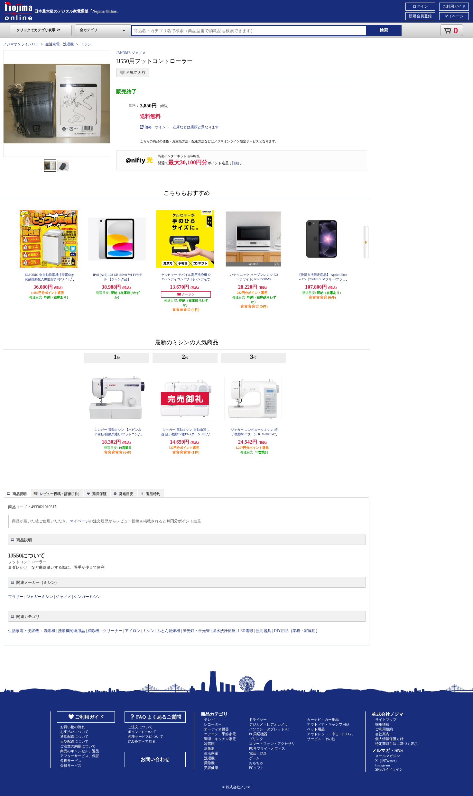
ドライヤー (258, 719)
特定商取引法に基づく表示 (396, 744)
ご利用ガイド (454, 6)
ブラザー (15, 596)
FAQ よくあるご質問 (158, 716)
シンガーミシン (87, 596)
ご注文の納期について (78, 746)
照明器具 (263, 631)
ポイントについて (142, 732)
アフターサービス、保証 (79, 756)
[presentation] (16, 492)
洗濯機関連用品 (71, 631)
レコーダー (213, 724)
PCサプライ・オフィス (267, 748)
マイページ (454, 16)
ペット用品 (316, 729)
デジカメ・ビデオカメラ (268, 724)
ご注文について (140, 727)
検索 (384, 30)
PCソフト (256, 768)
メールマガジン (387, 756)
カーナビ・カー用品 (323, 719)
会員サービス (70, 765)
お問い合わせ (155, 759)
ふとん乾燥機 (168, 631)
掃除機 (209, 763)
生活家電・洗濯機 (59, 44)
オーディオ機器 (216, 729)
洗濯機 (49, 631)
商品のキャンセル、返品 (79, 751)
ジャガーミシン (39, 596)
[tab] (17, 493)
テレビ (209, 719)
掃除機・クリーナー (105, 631)
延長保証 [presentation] (99, 494)
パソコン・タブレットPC (269, 729)
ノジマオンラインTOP (20, 44)
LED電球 (245, 631)
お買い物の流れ (72, 727)
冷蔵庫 (209, 744)
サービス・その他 (321, 739)
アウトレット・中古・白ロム (330, 734)
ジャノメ (63, 596)
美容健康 (211, 768)
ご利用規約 (384, 729)
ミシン (86, 44)
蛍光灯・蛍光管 (196, 631)
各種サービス (70, 761)
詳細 (235, 163)
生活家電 (211, 753)
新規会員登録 (420, 16)
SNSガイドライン (389, 769)
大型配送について (74, 741)
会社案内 (382, 734)
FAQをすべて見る (142, 741)
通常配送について (74, 736)
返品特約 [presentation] (153, 494)
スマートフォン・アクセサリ (272, 744)
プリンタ (256, 739)
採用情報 (382, 724)
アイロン (132, 631)
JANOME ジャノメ (131, 53)
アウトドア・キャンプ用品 (328, 724)
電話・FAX (257, 753)
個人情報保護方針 (389, 739)
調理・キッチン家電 (220, 739)
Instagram (382, 765)
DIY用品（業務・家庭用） (297, 631)
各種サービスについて (145, 736)
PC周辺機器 (258, 734)
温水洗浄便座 (224, 631)
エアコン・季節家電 (220, 734)
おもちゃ (256, 763)
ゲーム (254, 758)
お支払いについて (74, 732)
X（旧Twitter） (387, 761)
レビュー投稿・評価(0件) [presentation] (59, 494)
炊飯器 (209, 748)
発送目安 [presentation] (126, 494)
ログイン (420, 6)
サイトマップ (385, 719)
